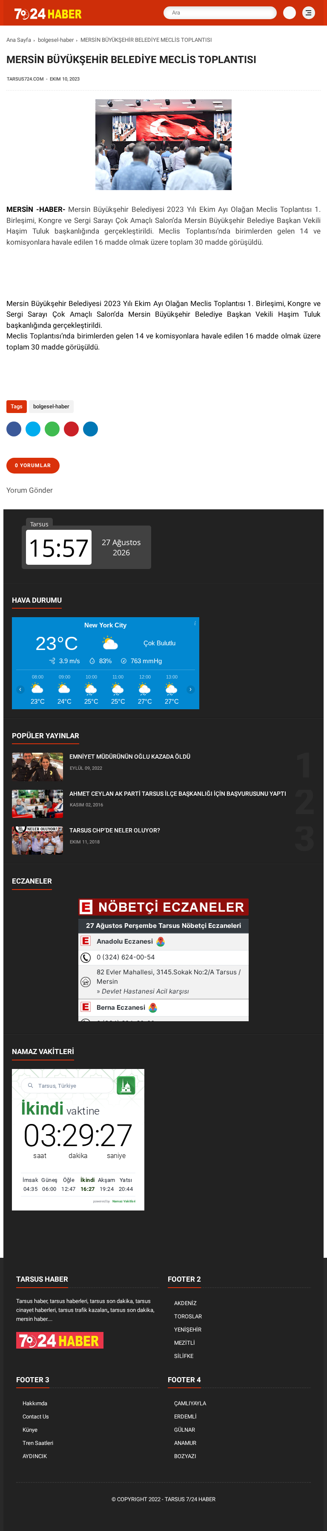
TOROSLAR (188, 1316)
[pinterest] (71, 429)
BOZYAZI (185, 1456)
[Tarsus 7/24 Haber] (49, 18)
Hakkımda (35, 1403)
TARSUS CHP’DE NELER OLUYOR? (114, 830)
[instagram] (177, 1514)
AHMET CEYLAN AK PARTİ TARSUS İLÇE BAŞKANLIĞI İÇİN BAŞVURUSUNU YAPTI (177, 793)
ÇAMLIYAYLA (190, 1403)
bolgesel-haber (56, 40)
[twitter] (33, 429)
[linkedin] (90, 429)
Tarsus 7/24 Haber (190, 1499)
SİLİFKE (183, 1356)
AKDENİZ (185, 1303)
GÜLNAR (184, 1430)
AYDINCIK (35, 1456)
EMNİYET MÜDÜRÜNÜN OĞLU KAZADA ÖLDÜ (129, 756)
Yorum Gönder (29, 490)
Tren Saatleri (38, 1443)
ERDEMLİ (185, 1416)
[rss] (203, 1514)
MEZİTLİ (184, 1343)
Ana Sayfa (18, 40)
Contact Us (36, 1416)
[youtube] (190, 1514)
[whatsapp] (52, 429)
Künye (30, 1430)
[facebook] (13, 429)
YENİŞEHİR (187, 1329)
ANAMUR (185, 1443)
